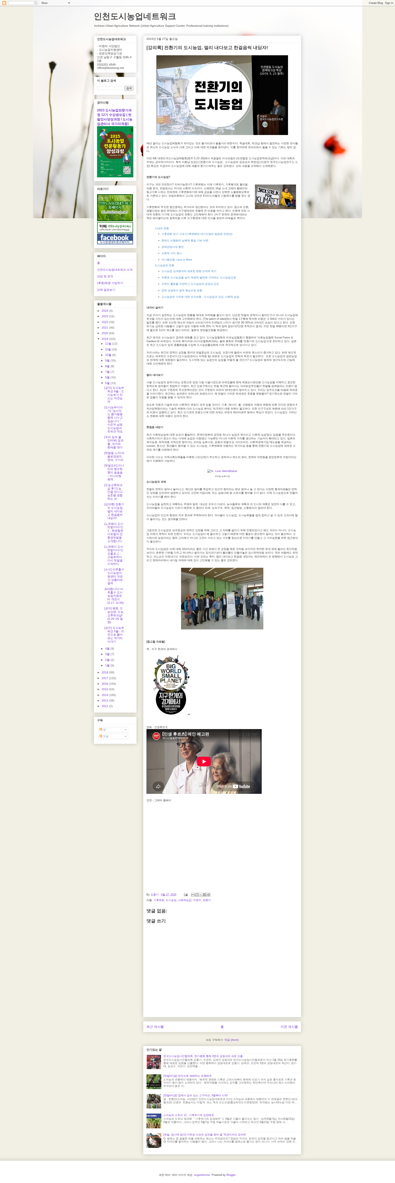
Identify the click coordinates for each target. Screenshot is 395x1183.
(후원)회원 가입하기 (110, 283)
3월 (107, 654)
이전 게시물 (289, 1026)
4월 (107, 648)
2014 (105, 695)
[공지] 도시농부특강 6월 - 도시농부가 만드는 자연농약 (114, 394)
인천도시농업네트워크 (135, 16)
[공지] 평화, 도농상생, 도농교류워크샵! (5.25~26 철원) (113, 615)
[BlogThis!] (197, 895)
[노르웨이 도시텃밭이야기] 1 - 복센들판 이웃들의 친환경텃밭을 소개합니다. (113, 532)
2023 (105, 316)
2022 (105, 322)
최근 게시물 (155, 1026)
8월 (107, 366)
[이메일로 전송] (193, 895)
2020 (105, 333)
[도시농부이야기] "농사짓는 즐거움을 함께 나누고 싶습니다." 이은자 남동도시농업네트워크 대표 (113, 419)
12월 (108, 343)
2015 (105, 689)
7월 (107, 371)
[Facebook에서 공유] (205, 895)
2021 (105, 327)
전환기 (207, 900)
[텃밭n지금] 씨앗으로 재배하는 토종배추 (187, 1075)
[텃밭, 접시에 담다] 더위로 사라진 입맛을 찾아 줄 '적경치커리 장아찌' (204, 1134)
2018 (105, 672)
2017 (105, 678)
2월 (107, 659)
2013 (105, 700)
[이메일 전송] (185, 894)
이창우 (197, 900)
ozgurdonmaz (202, 1174)
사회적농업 (185, 900)
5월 (107, 383)
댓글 (105, 736)
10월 (108, 355)
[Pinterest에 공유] (209, 895)
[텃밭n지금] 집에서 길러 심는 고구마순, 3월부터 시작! (195, 1095)
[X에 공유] (201, 895)
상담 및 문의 (105, 276)
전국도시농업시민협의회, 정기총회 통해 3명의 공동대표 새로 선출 (203, 1056)
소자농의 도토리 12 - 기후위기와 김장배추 (188, 1115)
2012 (105, 706)
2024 (105, 310)
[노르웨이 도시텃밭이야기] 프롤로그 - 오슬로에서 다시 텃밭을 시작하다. (113, 555)
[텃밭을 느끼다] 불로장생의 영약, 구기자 (114, 456)
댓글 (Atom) (231, 1039)
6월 (107, 377)
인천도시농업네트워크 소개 (114, 269)
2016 (105, 683)
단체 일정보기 (106, 289)
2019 (105, 338)
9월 (107, 360)
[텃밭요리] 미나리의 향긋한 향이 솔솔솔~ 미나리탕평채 (114, 472)
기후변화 (158, 900)
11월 (108, 349)
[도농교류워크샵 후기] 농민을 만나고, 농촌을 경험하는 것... (113, 491)
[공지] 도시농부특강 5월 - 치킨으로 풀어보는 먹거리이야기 (114, 634)
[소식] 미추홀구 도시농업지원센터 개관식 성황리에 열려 (114, 576)
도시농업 (171, 900)
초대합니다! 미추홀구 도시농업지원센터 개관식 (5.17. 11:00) (114, 595)
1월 (107, 665)
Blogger (231, 1174)
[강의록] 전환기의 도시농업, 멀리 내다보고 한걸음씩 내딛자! (114, 511)
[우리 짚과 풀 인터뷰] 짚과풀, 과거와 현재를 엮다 (113, 442)
